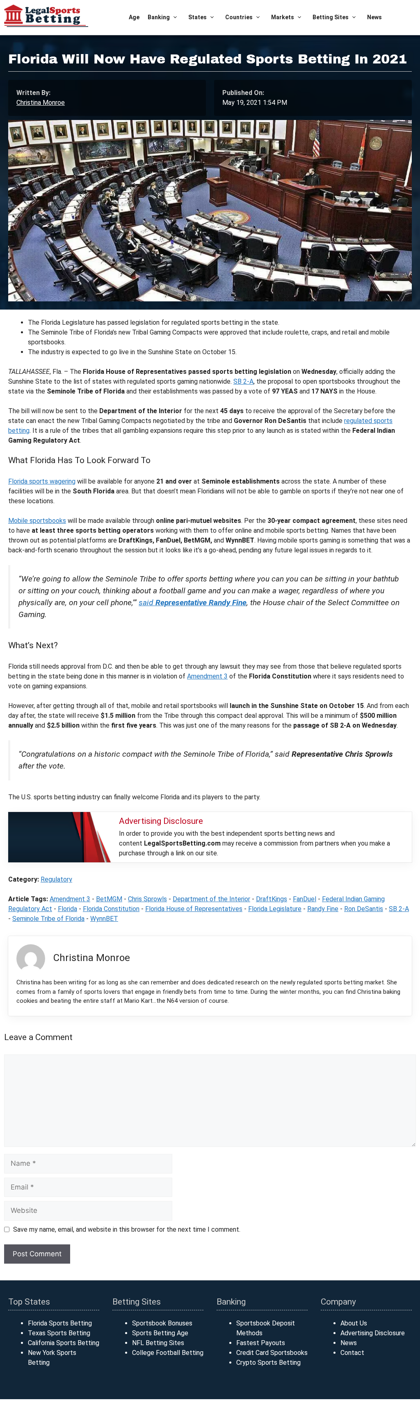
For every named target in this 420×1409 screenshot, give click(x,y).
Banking (159, 17)
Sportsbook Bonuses (162, 1323)
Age (134, 17)
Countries (239, 17)
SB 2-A (243, 381)
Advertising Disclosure (372, 1333)
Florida (67, 909)
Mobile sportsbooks (37, 521)
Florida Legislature (274, 909)
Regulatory (56, 879)
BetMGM (109, 899)
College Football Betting (167, 1353)
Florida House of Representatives (193, 909)
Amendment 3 (207, 676)
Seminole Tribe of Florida (48, 919)
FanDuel (304, 899)
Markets (282, 17)
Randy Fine (322, 909)
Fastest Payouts (260, 1343)
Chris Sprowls (147, 899)
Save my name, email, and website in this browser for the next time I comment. (126, 1229)
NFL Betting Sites (158, 1343)
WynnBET (104, 919)
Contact (352, 1353)
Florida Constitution (111, 909)
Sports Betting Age (160, 1333)
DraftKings (271, 899)
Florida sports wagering (41, 481)
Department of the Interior (211, 899)
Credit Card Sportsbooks (272, 1353)
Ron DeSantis (363, 909)
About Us (353, 1323)
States (197, 17)
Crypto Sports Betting (268, 1362)
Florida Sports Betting (60, 1323)
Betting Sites (331, 17)
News (374, 17)
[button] (175, 17)
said (193, 602)
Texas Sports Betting (59, 1333)
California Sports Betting (63, 1343)
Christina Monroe (40, 102)
